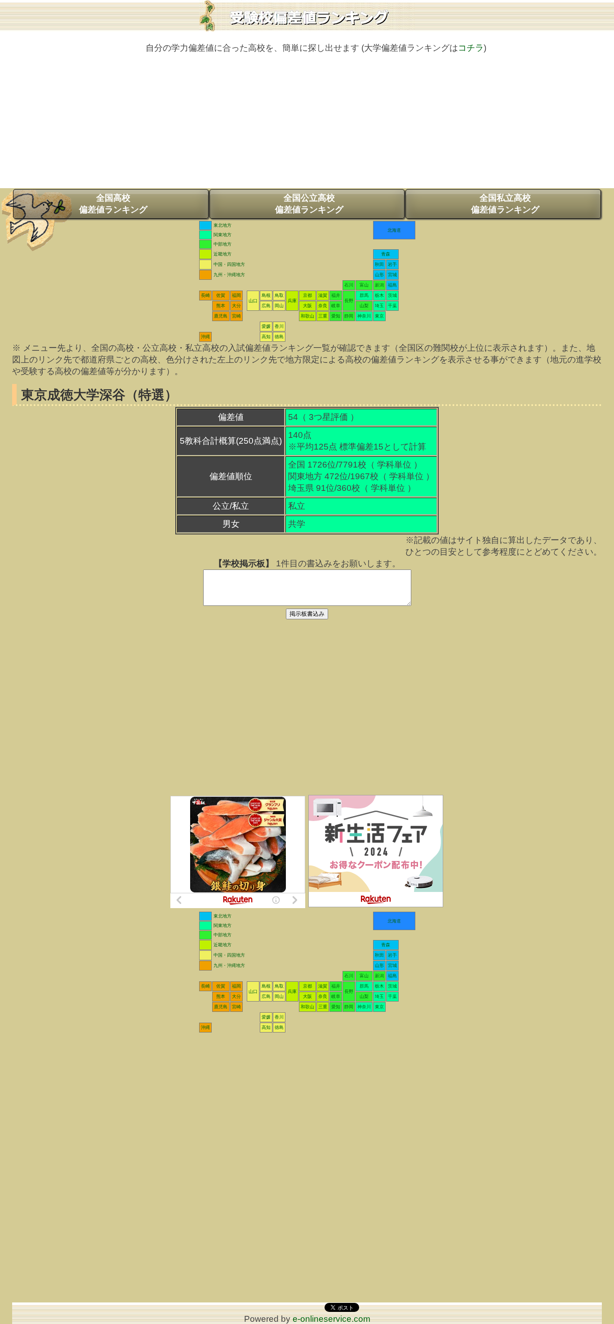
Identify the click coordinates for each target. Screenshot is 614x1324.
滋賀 (322, 295)
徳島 (279, 336)
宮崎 (236, 315)
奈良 (322, 305)
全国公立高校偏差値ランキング (309, 203)
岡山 (279, 305)
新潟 (379, 284)
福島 (392, 284)
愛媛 (266, 326)
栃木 (379, 295)
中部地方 (222, 244)
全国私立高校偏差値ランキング (505, 203)
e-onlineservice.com (331, 1319)
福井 (335, 295)
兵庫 (292, 300)
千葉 (392, 305)
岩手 (392, 264)
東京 (379, 315)
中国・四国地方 (229, 264)
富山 (364, 284)
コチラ (471, 48)
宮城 (392, 274)
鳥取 (279, 295)
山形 (379, 274)
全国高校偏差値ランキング (113, 203)
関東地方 (222, 234)
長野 (348, 300)
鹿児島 (220, 315)
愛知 (335, 315)
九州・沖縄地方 (229, 274)
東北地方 (222, 225)
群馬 (364, 295)
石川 (348, 284)
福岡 (236, 295)
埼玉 (379, 305)
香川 (279, 326)
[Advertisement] (307, 125)
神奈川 (364, 315)
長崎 (205, 295)
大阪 (307, 305)
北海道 (394, 230)
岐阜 (335, 305)
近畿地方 (222, 254)
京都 (307, 295)
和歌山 (307, 315)
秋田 (379, 264)
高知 (266, 336)
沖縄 (205, 336)
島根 (266, 295)
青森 (385, 254)
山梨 (364, 305)
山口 (253, 300)
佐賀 (220, 295)
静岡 (348, 315)
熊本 (220, 305)
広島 (266, 305)
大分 (236, 305)
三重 (322, 315)
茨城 (392, 295)
